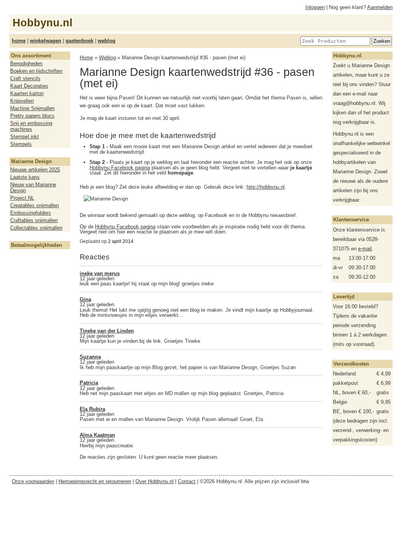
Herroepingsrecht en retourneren (94, 481)
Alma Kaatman (97, 435)
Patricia (89, 383)
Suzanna (90, 357)
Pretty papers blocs (32, 116)
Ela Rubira (92, 409)
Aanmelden (380, 7)
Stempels (21, 144)
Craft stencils (25, 78)
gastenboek (79, 41)
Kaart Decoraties (29, 86)
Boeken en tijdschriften (36, 71)
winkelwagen (45, 41)
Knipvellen (22, 101)
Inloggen (315, 7)
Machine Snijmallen (32, 108)
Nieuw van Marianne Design (33, 187)
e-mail (365, 249)
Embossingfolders (30, 213)
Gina (85, 299)
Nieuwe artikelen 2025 (35, 170)
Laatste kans (25, 177)
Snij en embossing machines (31, 126)
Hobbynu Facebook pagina (120, 168)
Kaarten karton (27, 93)
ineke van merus (100, 273)
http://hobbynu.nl (266, 187)
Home (86, 58)
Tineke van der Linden (107, 331)
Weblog (107, 58)
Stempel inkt (24, 137)
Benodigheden (26, 63)
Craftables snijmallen (34, 220)
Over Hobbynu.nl (154, 481)
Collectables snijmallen (36, 228)
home (19, 41)
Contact (187, 481)
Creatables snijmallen (34, 205)
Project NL (22, 198)
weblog (106, 41)
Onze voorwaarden (33, 481)
